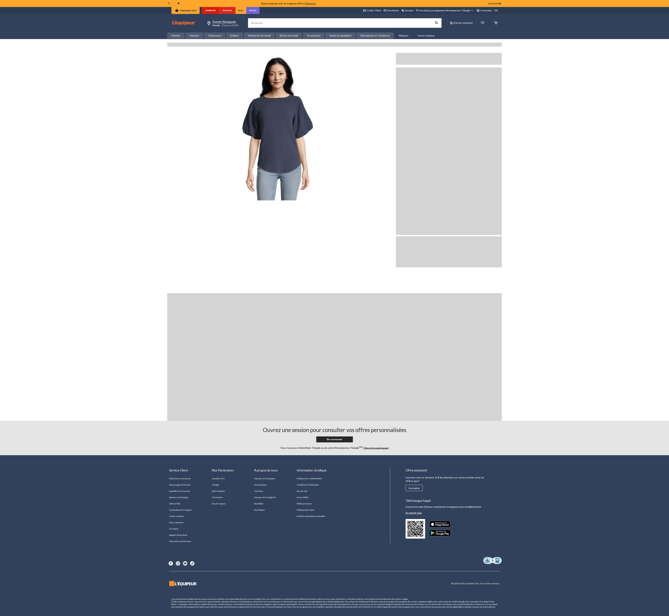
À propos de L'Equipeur (264, 478)
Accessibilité (303, 497)
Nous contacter (176, 522)
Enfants (234, 35)
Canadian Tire (218, 478)
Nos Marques (260, 484)
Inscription (414, 488)
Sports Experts (218, 491)
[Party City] (253, 10)
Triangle (215, 484)
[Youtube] (185, 563)
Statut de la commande (180, 478)
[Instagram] (178, 563)
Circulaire (173, 528)
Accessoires (313, 35)
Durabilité (258, 503)
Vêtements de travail (259, 35)
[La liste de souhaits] (482, 23)
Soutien (409, 10)
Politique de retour (305, 510)
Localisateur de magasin (180, 510)
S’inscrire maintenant (376, 447)
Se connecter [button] (334, 439)
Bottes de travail (289, 35)
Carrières (258, 491)
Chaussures (214, 35)
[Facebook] (171, 563)
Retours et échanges (179, 497)
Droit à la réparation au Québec (311, 516)
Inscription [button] (393, 10)
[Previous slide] (169, 4)
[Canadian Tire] (210, 10)
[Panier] (496, 23)
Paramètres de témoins (180, 541)
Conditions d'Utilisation (308, 484)
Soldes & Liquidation (340, 35)
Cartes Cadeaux (176, 516)
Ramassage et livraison (180, 484)
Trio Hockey (217, 497)
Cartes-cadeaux (426, 35)
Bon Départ (259, 510)
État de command (462, 22)
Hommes (194, 35)
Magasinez (310, 3)
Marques (403, 35)
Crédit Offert (374, 10)
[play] (178, 3)
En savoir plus (414, 512)
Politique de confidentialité (309, 478)
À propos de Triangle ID (264, 497)
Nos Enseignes (219, 503)
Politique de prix (304, 503)
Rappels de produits (178, 535)
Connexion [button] (486, 10)
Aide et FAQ (174, 503)
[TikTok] (192, 563)
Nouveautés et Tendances (375, 35)
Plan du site (302, 491)
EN (496, 10)
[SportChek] (227, 10)
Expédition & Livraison (179, 491)
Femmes (175, 35)
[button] (437, 23)
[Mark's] (241, 10)
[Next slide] (500, 4)
